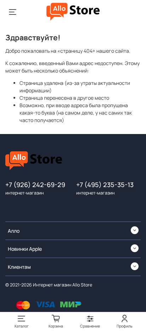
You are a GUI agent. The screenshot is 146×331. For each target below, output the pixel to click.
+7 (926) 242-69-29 (35, 184)
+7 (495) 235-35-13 (105, 184)
